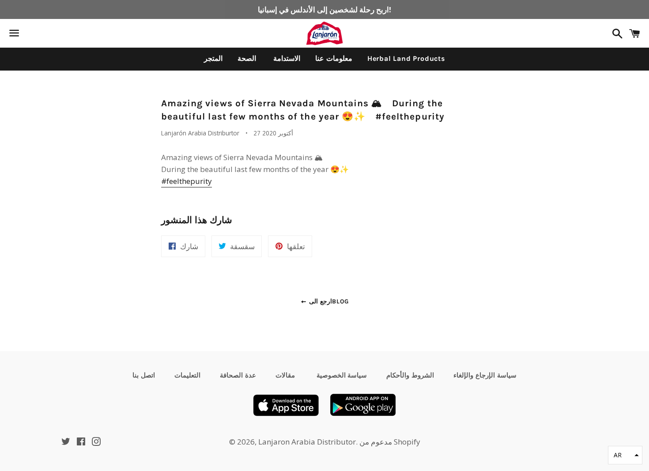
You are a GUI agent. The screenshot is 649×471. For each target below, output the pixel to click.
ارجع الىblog (328, 301)
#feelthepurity (186, 181)
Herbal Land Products (406, 58)
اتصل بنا (143, 375)
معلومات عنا (333, 58)
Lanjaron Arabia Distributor (307, 442)
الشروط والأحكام (410, 375)
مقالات (285, 375)
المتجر (213, 58)
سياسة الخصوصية (340, 375)
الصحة (247, 58)
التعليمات (187, 375)
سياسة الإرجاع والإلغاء (485, 375)
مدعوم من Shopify (389, 442)
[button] (625, 455)
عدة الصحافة (238, 375)
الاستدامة (285, 58)
